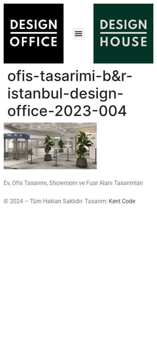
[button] (79, 34)
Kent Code (122, 201)
